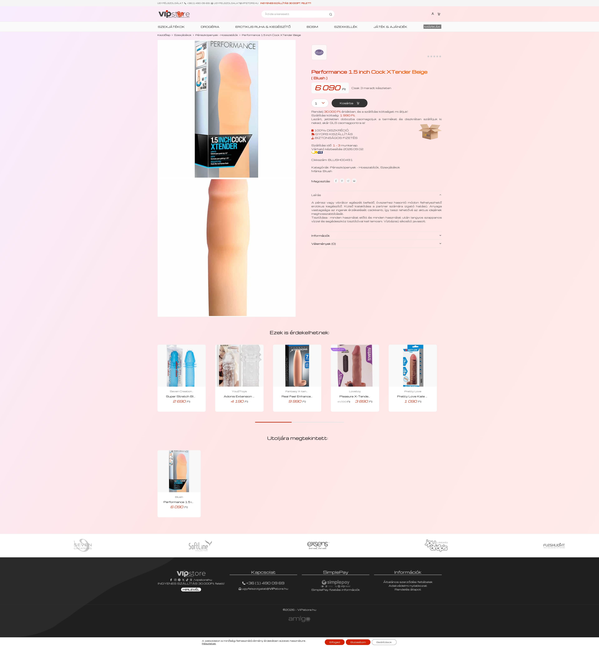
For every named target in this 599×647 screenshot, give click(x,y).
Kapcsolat (263, 572)
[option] (80, 545)
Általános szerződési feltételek (408, 582)
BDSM (312, 26)
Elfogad (334, 642)
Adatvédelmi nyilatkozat (408, 585)
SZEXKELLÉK (346, 26)
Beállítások (384, 642)
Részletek (209, 643)
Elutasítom (358, 642)
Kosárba (347, 103)
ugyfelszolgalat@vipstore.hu (236, 3)
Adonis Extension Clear (242, 396)
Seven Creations (181, 391)
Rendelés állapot (408, 589)
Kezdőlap (163, 35)
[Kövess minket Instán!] (175, 579)
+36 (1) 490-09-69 (198, 3)
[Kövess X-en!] (183, 579)
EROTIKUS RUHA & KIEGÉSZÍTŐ (263, 26)
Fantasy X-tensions (297, 391)
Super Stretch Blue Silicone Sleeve (194, 396)
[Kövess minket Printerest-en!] (179, 579)
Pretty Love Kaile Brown (416, 396)
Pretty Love (412, 391)
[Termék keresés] (330, 14)
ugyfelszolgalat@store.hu (264, 588)
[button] (177, 411)
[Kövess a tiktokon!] (187, 579)
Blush (327, 171)
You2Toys (239, 391)
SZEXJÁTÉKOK (171, 26)
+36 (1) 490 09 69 (265, 583)
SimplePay (335, 572)
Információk (320, 235)
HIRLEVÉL (191, 589)
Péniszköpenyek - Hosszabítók (216, 35)
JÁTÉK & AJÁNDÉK (390, 26)
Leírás (316, 195)
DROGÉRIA (210, 26)
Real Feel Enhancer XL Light (304, 396)
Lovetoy (355, 391)
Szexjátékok (183, 35)
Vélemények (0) (323, 243)
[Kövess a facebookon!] (171, 579)
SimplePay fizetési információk (335, 589)
